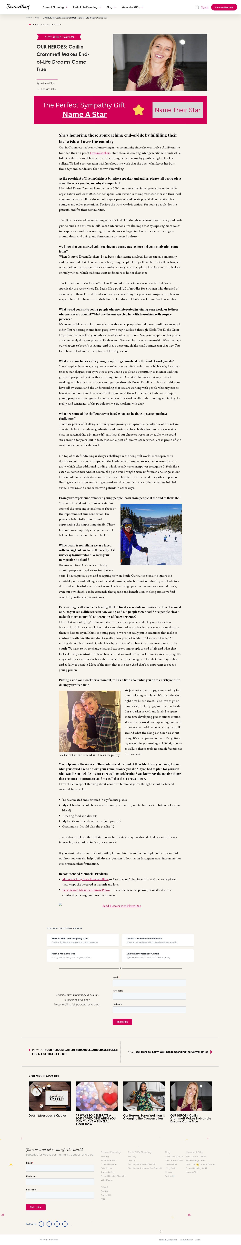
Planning (105, 1156)
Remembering (107, 1172)
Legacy (131, 1160)
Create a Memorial (224, 7)
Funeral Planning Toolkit (196, 1168)
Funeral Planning (53, 7)
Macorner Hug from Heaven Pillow (85, 879)
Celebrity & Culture (174, 1156)
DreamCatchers (100, 153)
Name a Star (192, 1172)
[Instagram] (57, 1224)
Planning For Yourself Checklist (142, 1164)
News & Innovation (174, 1160)
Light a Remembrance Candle (200, 1164)
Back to (47, 24)
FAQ (103, 1199)
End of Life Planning (85, 7)
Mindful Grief (171, 1164)
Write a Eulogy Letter (195, 1160)
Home (29, 17)
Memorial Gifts (130, 7)
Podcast (169, 1176)
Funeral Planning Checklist (113, 1176)
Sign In (205, 7)
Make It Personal (108, 1160)
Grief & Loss (106, 1168)
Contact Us (106, 1195)
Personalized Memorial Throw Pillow (86, 890)
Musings (168, 1172)
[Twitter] (49, 1224)
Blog (109, 7)
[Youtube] (65, 1224)
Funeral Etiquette (109, 1164)
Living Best (170, 1168)
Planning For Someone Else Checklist (145, 1168)
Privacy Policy (186, 1239)
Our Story (105, 1191)
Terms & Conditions (168, 1239)
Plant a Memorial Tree (196, 1156)
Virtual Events (107, 1180)
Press (198, 1239)
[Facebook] (41, 1224)
